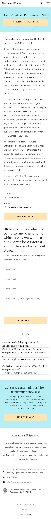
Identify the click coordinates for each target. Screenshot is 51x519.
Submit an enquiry (25, 216)
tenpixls (29, 514)
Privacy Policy (25, 509)
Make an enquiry (25, 417)
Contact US (25, 320)
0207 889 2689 (11, 197)
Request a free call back (25, 22)
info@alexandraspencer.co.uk (17, 207)
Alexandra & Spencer (13, 3)
